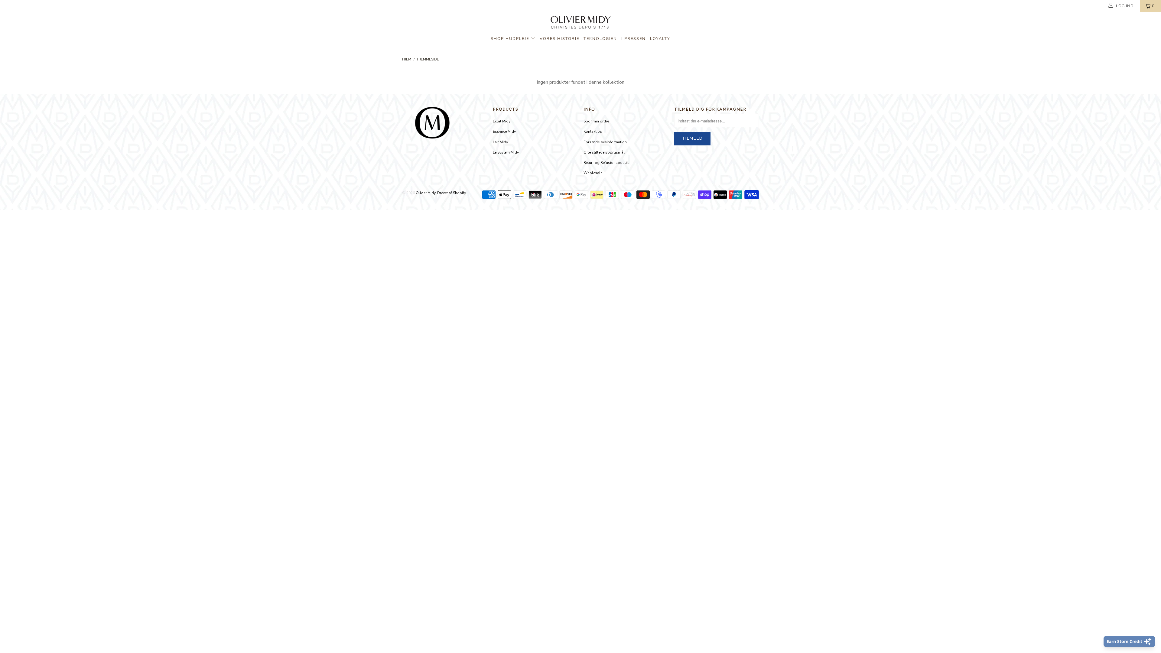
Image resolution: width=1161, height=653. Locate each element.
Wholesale (593, 173)
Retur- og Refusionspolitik (606, 162)
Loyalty (660, 38)
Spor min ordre (596, 121)
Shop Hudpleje (511, 38)
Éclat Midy (501, 121)
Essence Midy (504, 131)
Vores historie (559, 38)
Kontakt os (593, 131)
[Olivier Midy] (581, 23)
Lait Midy (500, 142)
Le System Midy (506, 152)
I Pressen (633, 38)
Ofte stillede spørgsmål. (605, 152)
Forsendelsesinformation (605, 142)
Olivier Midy (425, 192)
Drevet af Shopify (451, 192)
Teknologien (600, 38)
